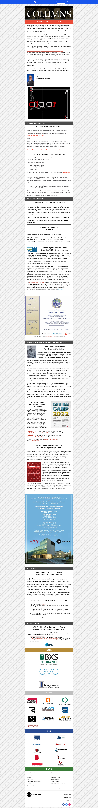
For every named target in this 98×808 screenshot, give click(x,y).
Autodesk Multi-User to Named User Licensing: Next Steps (44, 638)
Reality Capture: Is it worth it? (37, 636)
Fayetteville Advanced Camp (34, 432)
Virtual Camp (30, 436)
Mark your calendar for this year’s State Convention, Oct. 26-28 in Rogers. (45, 51)
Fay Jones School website (50, 439)
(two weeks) (45, 432)
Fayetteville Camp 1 (32, 431)
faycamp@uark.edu (35, 440)
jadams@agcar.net (50, 336)
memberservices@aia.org (33, 617)
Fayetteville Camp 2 (32, 435)
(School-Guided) (38, 436)
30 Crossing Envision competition (37, 282)
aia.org (44, 604)
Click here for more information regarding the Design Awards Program (45, 149)
